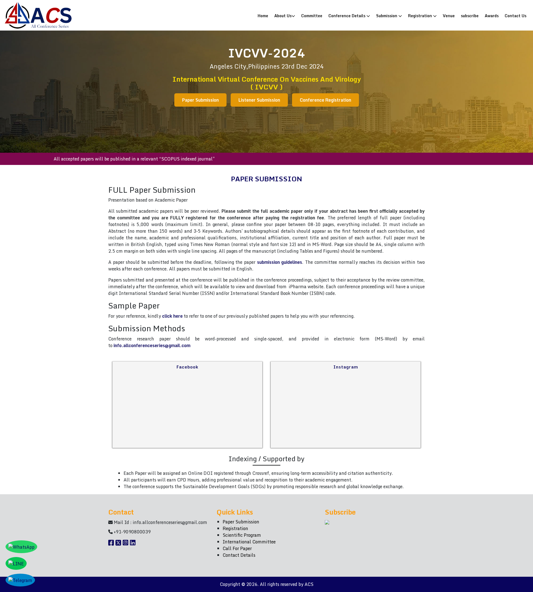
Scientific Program (242, 535)
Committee (311, 15)
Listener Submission (259, 100)
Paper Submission (200, 100)
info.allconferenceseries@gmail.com (152, 345)
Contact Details (239, 555)
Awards (492, 15)
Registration (420, 15)
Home (264, 15)
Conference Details (347, 15)
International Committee (249, 541)
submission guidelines (279, 262)
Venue (449, 15)
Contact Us (515, 15)
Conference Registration (325, 100)
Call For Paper (237, 548)
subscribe (470, 15)
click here (172, 316)
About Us (282, 15)
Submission (387, 15)
